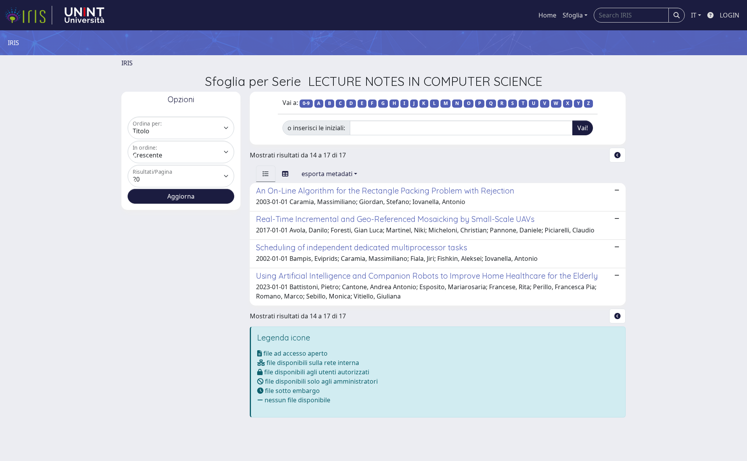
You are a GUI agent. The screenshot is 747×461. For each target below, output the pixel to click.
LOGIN (729, 15)
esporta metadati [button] (327, 173)
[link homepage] (28, 15)
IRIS (127, 63)
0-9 (306, 103)
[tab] (265, 174)
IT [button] (693, 15)
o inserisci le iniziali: (316, 128)
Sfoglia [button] (573, 15)
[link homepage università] (84, 15)
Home (547, 15)
